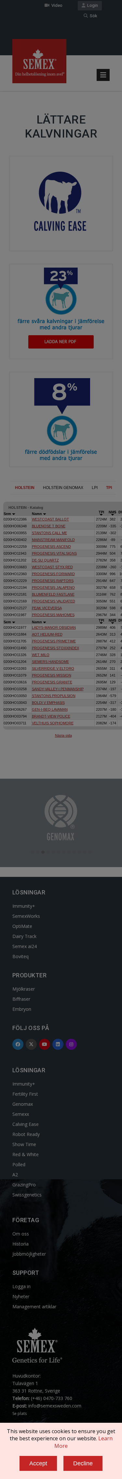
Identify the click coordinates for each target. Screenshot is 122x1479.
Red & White (25, 1154)
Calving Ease (25, 1124)
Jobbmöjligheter (29, 1254)
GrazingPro (24, 1185)
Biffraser (21, 999)
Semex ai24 (24, 946)
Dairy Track (24, 936)
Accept (38, 1463)
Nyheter (20, 1296)
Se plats (19, 1413)
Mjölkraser (23, 989)
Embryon (21, 1009)
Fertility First (25, 1094)
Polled (18, 1164)
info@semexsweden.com (54, 1406)
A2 (15, 1174)
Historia (20, 1244)
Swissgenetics (27, 1195)
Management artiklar (34, 1306)
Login (91, 5)
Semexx (20, 1114)
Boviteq (20, 956)
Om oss (20, 1234)
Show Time (24, 1144)
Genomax (22, 1104)
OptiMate (22, 926)
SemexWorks (26, 916)
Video (55, 5)
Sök (92, 15)
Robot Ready (26, 1134)
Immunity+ (23, 906)
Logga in (21, 1286)
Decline (83, 1463)
